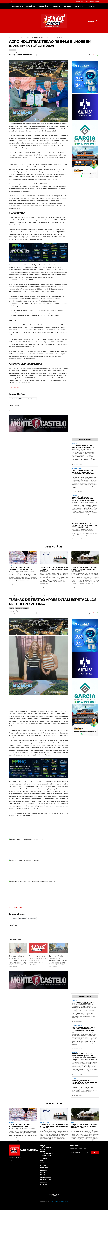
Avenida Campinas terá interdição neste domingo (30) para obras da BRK (84, 525)
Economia (17, 37)
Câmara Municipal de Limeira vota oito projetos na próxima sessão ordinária (84, 472)
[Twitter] (89, 55)
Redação (15, 53)
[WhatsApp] (97, 55)
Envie (95, 1152)
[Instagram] (12, 2)
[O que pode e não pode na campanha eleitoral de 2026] (23, 557)
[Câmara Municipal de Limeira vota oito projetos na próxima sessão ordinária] (54, 557)
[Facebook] (9, 2)
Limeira (74, 495)
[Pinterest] (93, 55)
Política (74, 443)
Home (11, 37)
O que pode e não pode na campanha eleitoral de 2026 (83, 446)
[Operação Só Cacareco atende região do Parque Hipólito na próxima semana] (85, 557)
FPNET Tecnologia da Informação (59, 1201)
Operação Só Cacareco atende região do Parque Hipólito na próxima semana (83, 498)
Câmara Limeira (77, 468)
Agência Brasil (14, 387)
